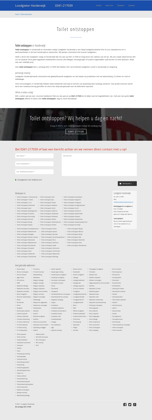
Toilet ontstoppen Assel (24, 208)
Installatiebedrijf (56, 319)
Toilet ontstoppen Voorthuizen (50, 251)
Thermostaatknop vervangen (121, 325)
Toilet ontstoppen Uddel (48, 245)
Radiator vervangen (95, 280)
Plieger (75, 327)
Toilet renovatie (117, 330)
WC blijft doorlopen (42, 337)
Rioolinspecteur (117, 272)
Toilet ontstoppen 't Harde (25, 200)
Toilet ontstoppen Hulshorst (72, 211)
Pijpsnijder (76, 325)
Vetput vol (20, 373)
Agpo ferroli (20, 277)
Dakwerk (36, 311)
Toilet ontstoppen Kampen (72, 216)
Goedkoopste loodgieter (58, 274)
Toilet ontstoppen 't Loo (24, 202)
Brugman (19, 308)
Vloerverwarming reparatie (25, 384)
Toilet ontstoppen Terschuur (49, 242)
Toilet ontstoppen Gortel (47, 208)
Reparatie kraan (94, 294)
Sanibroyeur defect (118, 288)
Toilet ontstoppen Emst (47, 197)
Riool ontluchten (94, 325)
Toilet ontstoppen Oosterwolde (26, 256)
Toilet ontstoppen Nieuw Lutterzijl (27, 237)
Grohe (53, 286)
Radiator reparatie (94, 277)
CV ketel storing (21, 327)
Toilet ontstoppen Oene (24, 251)
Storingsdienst (116, 316)
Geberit (35, 330)
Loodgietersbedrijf (78, 297)
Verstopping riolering (23, 354)
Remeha (91, 286)
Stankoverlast (116, 311)
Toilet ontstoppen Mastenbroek (26, 231)
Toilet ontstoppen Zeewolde (76, 240)
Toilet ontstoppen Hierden (48, 225)
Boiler (18, 300)
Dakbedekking (37, 274)
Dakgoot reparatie (38, 286)
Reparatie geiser (94, 291)
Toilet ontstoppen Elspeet (25, 225)
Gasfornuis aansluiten (40, 322)
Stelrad (114, 313)
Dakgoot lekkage (38, 280)
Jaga (52, 327)
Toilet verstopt (21, 337)
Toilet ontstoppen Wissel (74, 234)
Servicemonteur (117, 305)
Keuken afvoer (77, 269)
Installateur (54, 305)
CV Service (36, 269)
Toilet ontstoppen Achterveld (26, 205)
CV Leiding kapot (22, 330)
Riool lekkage (93, 319)
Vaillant (19, 348)
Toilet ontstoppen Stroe (48, 240)
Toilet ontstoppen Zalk (74, 237)
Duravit (35, 313)
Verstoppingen (21, 356)
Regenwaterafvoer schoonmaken (99, 283)
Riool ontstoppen (94, 327)
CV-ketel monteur (38, 272)
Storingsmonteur (117, 319)
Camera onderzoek (22, 316)
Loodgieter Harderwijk (30, 5)
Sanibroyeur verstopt (118, 291)
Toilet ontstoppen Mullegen (25, 234)
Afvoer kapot (21, 269)
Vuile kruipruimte (22, 387)
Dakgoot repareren (39, 288)
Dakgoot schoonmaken (40, 291)
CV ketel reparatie (22, 325)
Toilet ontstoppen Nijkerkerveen (27, 242)
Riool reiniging (93, 330)
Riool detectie (93, 311)
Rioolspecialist (116, 277)
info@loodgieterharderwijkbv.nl (123, 202)
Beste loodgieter (22, 294)
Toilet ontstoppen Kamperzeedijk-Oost (75, 222)
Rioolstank (115, 280)
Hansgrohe (54, 291)
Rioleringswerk (93, 308)
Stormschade (116, 322)
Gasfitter (35, 319)
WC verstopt (39, 342)
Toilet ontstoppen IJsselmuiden (73, 213)
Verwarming (20, 365)
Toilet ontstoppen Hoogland (72, 202)
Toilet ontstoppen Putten (49, 229)
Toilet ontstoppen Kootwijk (72, 225)
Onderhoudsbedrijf (79, 313)
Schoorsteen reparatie (119, 300)
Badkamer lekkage (22, 286)
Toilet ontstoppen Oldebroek (26, 254)
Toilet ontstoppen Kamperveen (73, 219)
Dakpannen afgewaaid (40, 302)
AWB (18, 283)
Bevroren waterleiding (23, 297)
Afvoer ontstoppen (22, 272)
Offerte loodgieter (78, 311)
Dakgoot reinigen (38, 283)
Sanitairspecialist (117, 297)
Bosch (19, 305)
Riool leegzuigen (94, 316)
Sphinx (114, 308)
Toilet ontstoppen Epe (47, 200)
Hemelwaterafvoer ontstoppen (60, 294)
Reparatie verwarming (96, 300)
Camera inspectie (22, 313)
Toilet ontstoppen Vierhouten (50, 248)
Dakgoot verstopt (38, 294)
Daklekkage (36, 300)
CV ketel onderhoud (23, 322)
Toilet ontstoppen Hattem (48, 219)
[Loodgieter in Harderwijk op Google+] (135, 404)
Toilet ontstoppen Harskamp (49, 216)
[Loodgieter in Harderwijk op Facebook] (125, 404)
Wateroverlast (40, 334)
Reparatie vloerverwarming (97, 302)
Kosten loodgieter (78, 274)
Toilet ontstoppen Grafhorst (48, 211)
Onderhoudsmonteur (79, 316)
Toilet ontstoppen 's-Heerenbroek (27, 197)
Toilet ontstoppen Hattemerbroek (50, 222)
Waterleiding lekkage (23, 395)
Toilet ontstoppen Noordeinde (26, 245)
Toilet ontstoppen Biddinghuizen (27, 211)
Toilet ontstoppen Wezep (75, 229)
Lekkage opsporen (78, 286)
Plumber (75, 330)
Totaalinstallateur (22, 340)
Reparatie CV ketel (94, 288)
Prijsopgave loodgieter (96, 269)
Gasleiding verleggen (39, 327)
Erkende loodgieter (39, 316)
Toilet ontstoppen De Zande (25, 213)
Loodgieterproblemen (79, 294)
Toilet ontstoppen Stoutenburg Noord (52, 237)
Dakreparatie (37, 308)
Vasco (18, 351)
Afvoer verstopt (21, 274)
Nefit (74, 308)
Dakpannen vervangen (40, 305)
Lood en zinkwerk (78, 288)
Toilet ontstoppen (26, 14)
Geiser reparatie (56, 269)
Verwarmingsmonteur (23, 370)
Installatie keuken (56, 313)
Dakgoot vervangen (39, 297)
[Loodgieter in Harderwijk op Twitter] (130, 404)
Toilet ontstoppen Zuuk (74, 242)
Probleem (92, 272)
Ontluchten (76, 319)
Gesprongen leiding (57, 272)
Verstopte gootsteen (23, 362)
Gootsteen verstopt (57, 283)
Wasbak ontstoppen (23, 390)
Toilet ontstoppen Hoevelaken (73, 197)
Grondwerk (54, 288)
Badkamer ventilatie (23, 291)
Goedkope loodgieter (57, 277)
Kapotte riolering (56, 330)
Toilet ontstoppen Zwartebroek (76, 245)
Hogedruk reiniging (57, 300)
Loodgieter (76, 291)
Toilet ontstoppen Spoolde (49, 234)
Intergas (53, 322)
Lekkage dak (77, 283)
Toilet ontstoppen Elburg (24, 222)
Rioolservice (116, 274)
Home (17, 14)
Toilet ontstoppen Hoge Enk (72, 200)
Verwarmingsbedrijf (23, 367)
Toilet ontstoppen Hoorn (71, 208)
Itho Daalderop (56, 325)
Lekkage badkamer (79, 280)
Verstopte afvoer (22, 359)
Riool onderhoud (94, 322)
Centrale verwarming (23, 319)
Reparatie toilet (94, 297)
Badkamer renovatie (23, 288)
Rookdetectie (116, 286)
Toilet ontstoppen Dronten (25, 219)
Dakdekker (36, 277)
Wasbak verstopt (22, 392)
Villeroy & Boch (21, 376)
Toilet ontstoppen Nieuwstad (26, 240)
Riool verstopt (116, 269)
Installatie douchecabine (58, 311)
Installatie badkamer (57, 308)
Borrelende (20, 302)
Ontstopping (77, 322)
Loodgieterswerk (78, 302)
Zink (37, 345)
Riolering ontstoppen (95, 305)
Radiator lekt (93, 274)
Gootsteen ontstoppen (58, 280)
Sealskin (114, 302)
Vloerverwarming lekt (23, 381)
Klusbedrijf (76, 272)
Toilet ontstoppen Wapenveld (50, 254)
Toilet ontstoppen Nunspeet (25, 248)
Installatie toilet (56, 316)
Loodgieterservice (78, 300)
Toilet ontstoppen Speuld (49, 231)
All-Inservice (20, 280)
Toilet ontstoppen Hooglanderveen (74, 205)
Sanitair (114, 294)
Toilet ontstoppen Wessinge (49, 256)
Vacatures (20, 345)
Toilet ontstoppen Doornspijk (26, 216)
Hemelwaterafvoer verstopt (59, 297)
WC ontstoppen (41, 340)
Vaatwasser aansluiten (24, 342)
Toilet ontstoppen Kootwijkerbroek (27, 229)
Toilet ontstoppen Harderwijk (49, 213)
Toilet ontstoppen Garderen (48, 205)
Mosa (74, 305)
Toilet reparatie (21, 334)
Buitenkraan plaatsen (23, 311)
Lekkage (75, 277)
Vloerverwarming (22, 379)
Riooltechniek (116, 283)
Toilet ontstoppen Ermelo (48, 202)
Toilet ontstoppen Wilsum (75, 231)
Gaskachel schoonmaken (40, 325)
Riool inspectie (93, 313)
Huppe (53, 302)
